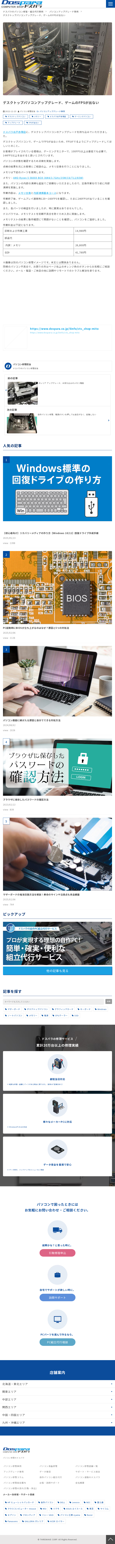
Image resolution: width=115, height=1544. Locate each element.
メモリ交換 (24, 193)
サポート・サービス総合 (87, 1471)
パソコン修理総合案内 (15, 1482)
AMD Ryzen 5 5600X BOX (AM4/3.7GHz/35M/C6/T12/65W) (48, 178)
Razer (90, 1515)
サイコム (104, 1508)
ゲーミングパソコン (83, 116)
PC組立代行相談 (57, 1342)
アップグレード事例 (14, 1471)
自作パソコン (47, 1502)
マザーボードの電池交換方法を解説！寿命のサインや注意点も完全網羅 (41, 894)
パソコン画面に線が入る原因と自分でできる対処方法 (31, 720)
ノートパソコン (15, 1015)
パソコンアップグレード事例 (64, 11)
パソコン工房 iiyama (70, 1515)
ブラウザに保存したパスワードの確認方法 (26, 799)
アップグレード (14, 122)
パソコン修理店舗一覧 (86, 1466)
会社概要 (79, 1482)
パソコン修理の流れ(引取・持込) (20, 1488)
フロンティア (29, 1515)
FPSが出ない (34, 122)
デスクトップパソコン (17, 116)
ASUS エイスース (74, 1508)
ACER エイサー (57, 1521)
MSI (44, 1508)
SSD (76, 1015)
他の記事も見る (57, 970)
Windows (102, 1009)
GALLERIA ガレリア (34, 1521)
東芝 (91, 1508)
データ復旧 (45, 1471)
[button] (110, 4)
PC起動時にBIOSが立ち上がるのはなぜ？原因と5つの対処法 (36, 627)
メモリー (37, 116)
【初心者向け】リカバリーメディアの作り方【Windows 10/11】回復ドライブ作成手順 (51, 533)
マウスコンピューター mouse (22, 1508)
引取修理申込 (96, 4)
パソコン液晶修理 (49, 1466)
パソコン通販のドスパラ (87, 1477)
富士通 (100, 1502)
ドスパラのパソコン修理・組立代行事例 (23, 11)
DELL (62, 1502)
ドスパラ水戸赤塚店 (58, 116)
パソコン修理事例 (13, 1466)
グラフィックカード (64, 1009)
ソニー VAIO (48, 1515)
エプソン (12, 1515)
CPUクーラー (61, 1015)
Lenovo (76, 1502)
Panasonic (13, 1521)
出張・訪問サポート (50, 1482)
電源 (46, 1015)
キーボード (85, 1009)
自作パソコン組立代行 (51, 1477)
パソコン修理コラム (14, 1477)
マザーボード (14, 1009)
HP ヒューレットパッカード (21, 1502)
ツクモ (56, 1508)
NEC (88, 1502)
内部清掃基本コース (45, 193)
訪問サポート (104, 4)
